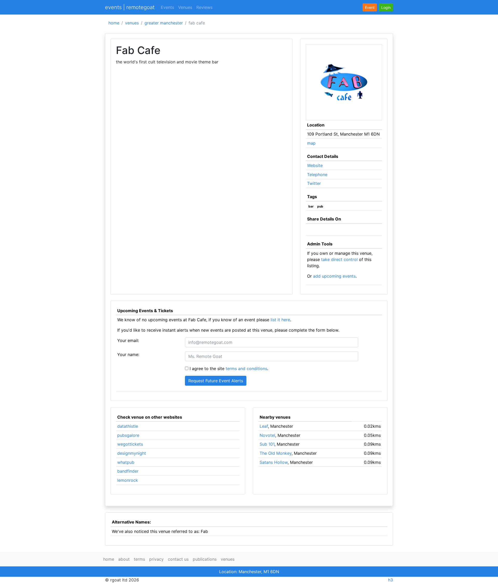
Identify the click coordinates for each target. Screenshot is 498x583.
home (113, 22)
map (311, 143)
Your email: (128, 340)
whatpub (125, 462)
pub (320, 206)
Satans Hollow (274, 462)
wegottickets (130, 444)
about (124, 559)
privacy (156, 559)
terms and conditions (246, 368)
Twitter (314, 183)
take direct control (339, 259)
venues (132, 22)
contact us (178, 559)
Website (315, 165)
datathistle (127, 426)
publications (205, 559)
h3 (390, 579)
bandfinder (128, 471)
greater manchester (163, 22)
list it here (280, 319)
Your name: (128, 354)
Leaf (264, 426)
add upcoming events (334, 276)
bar (311, 206)
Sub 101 (267, 444)
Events (167, 7)
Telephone (317, 174)
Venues (185, 7)
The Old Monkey (276, 453)
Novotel (267, 435)
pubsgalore (128, 435)
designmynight (131, 453)
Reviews (204, 7)
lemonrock (127, 480)
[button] (386, 7)
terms (139, 559)
